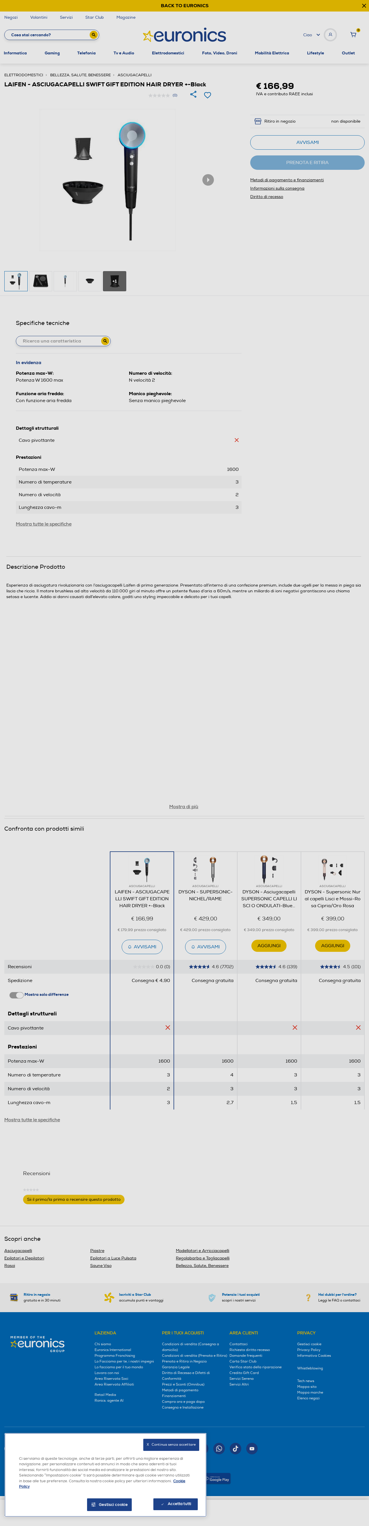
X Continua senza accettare (171, 1445)
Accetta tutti (179, 1504)
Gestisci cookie (113, 1504)
